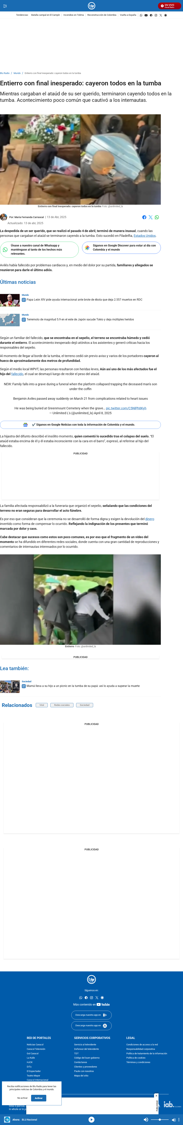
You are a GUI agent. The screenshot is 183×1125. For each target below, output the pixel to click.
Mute (146, 1119)
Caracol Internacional (37, 1080)
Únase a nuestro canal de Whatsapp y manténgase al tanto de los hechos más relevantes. (36, 249)
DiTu (29, 1067)
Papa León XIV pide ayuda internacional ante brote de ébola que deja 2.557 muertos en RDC (84, 299)
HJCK (30, 1062)
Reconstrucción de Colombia (101, 15)
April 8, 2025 (103, 413)
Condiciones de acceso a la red (142, 1045)
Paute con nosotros (84, 1071)
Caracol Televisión (36, 1049)
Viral (41, 705)
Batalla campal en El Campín (45, 15)
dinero (149, 519)
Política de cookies (135, 1058)
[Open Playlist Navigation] (178, 1119)
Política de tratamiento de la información (146, 1053)
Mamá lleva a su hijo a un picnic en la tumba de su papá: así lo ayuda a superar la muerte (83, 686)
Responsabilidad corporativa (140, 1049)
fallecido (17, 374)
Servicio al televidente (85, 1045)
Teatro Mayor (33, 1076)
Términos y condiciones (138, 1062)
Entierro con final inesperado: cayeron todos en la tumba (53, 73)
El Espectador (34, 1071)
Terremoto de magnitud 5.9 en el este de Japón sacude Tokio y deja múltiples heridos (80, 319)
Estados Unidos (145, 236)
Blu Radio (4, 73)
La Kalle (31, 1058)
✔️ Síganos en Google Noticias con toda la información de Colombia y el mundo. (83, 424)
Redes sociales (62, 705)
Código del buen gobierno (87, 1058)
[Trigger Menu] (5, 6)
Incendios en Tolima (73, 15)
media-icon (91, 1119)
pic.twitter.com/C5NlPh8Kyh (126, 408)
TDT (76, 1053)
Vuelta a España (128, 15)
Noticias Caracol (35, 1045)
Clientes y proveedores (85, 1067)
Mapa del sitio (81, 1076)
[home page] (91, 5)
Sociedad (26, 681)
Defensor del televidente (86, 1049)
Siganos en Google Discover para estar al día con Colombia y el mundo (124, 247)
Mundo (17, 73)
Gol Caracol (32, 1053)
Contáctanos (80, 1062)
